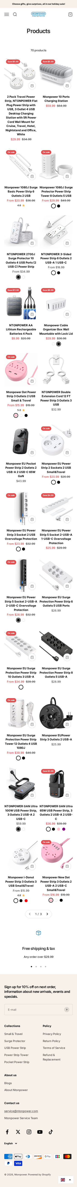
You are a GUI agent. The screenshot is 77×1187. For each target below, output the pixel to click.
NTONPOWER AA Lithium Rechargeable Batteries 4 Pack (21, 329)
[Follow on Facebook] (7, 1132)
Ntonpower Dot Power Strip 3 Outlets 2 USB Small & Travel (21, 396)
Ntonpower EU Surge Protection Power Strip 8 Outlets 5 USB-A (56, 672)
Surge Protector (14, 1041)
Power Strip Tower (16, 1055)
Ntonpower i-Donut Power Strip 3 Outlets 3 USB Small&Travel (21, 881)
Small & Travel (13, 1034)
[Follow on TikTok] (51, 1132)
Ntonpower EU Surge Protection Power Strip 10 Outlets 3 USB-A (21, 672)
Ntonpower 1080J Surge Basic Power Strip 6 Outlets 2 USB (21, 191)
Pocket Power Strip (16, 1062)
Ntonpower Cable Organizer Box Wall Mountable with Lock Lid (56, 329)
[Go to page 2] (47, 914)
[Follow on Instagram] (29, 1132)
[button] (66, 1180)
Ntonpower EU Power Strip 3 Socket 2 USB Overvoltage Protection (21, 534)
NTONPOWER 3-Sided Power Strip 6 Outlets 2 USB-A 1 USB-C (56, 258)
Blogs (8, 1083)
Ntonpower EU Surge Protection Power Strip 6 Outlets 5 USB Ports (56, 601)
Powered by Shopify (39, 1174)
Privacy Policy (52, 1034)
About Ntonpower (16, 1090)
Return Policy (51, 1041)
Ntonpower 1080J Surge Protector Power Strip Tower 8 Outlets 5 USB (56, 191)
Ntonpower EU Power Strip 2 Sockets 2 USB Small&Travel (56, 468)
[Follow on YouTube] (40, 1132)
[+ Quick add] (32, 86)
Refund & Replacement (51, 1057)
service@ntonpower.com (21, 1111)
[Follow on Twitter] (18, 1132)
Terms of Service (54, 1048)
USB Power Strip (15, 1048)
